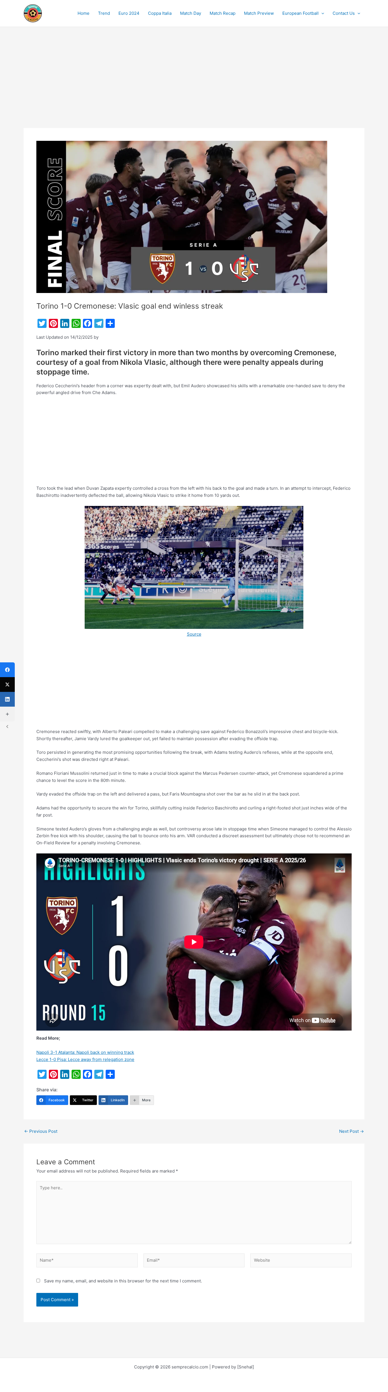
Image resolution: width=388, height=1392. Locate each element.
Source (194, 634)
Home (83, 13)
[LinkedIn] (7, 699)
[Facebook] (7, 669)
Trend (104, 13)
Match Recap (222, 13)
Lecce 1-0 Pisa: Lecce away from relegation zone (85, 1059)
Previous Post (40, 1131)
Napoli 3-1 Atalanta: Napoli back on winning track (85, 1052)
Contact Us (344, 13)
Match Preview (259, 13)
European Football (300, 13)
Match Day (190, 13)
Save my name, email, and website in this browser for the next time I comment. (123, 1281)
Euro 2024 (128, 13)
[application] (321, 13)
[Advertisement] (194, 86)
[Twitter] (7, 684)
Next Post (351, 1131)
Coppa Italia (160, 13)
